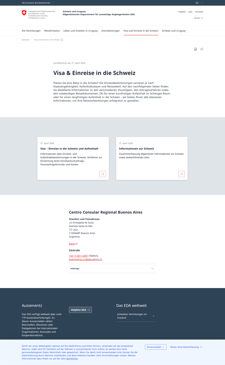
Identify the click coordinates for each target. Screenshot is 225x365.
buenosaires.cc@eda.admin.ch (85, 259)
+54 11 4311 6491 (78, 255)
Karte (72, 243)
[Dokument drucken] (195, 49)
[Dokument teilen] (202, 49)
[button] (31, 30)
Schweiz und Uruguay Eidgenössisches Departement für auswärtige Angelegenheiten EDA (99, 13)
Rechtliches (72, 358)
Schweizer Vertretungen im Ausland (132, 316)
